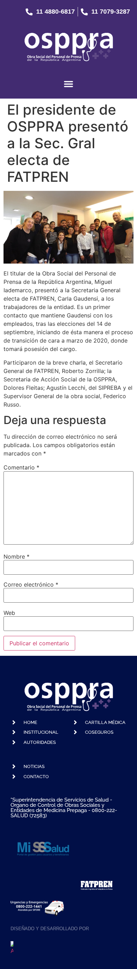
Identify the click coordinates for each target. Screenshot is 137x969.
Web (9, 613)
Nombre (17, 556)
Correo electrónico (31, 584)
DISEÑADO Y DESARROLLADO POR (50, 928)
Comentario (21, 467)
